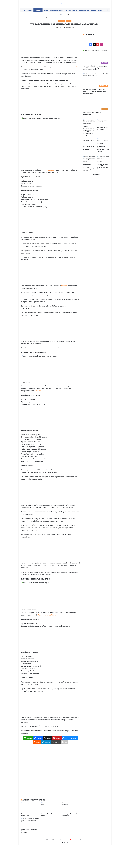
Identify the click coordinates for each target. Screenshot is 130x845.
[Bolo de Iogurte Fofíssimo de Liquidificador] (71, 807)
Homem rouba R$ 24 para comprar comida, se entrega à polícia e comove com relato (95, 68)
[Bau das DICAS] (65, 4)
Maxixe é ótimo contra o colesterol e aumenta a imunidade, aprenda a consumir (89, 167)
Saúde (46, 10)
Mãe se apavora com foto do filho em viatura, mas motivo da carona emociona (102, 166)
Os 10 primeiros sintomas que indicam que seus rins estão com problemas (103, 150)
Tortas (68, 21)
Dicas (29, 10)
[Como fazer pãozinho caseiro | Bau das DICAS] (30, 807)
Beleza (93, 10)
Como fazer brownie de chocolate (102, 128)
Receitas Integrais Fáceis (47, 615)
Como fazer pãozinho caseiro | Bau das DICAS (29, 814)
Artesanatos (84, 10)
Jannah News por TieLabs (78, 840)
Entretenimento (71, 10)
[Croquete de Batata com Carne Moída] (50, 807)
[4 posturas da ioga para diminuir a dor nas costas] (89, 141)
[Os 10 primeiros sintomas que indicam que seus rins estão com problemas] (103, 141)
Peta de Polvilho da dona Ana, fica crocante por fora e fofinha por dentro (30, 831)
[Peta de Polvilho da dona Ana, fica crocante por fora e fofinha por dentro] (30, 823)
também (64, 286)
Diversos (101, 10)
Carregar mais (96, 174)
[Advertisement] (50, 44)
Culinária (38, 10)
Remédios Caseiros (56, 10)
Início (48, 18)
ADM (58, 27)
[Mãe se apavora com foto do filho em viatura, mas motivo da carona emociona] (103, 159)
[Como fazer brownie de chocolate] (103, 122)
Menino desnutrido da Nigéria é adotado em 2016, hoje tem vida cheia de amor (94, 91)
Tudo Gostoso (49, 170)
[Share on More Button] (62, 742)
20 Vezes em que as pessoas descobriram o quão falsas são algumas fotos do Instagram (89, 132)
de (77, 67)
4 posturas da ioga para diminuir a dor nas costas (88, 148)
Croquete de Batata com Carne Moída (50, 814)
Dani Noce (38, 391)
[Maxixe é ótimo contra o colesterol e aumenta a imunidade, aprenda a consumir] (89, 159)
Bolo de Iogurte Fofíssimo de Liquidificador (69, 814)
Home (23, 10)
